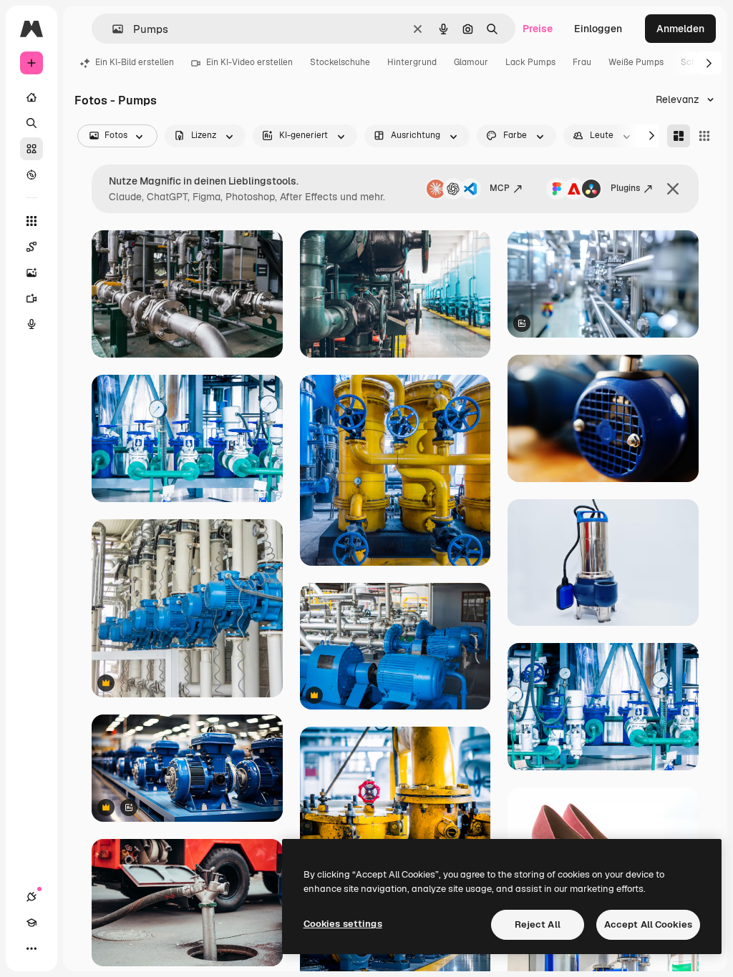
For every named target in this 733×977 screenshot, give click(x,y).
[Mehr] (31, 948)
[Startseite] (31, 97)
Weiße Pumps (636, 62)
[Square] (704, 135)
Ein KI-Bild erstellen (134, 62)
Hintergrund (412, 62)
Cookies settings (343, 924)
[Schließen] (672, 188)
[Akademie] (31, 922)
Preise (538, 28)
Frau (582, 62)
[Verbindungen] (31, 896)
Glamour (471, 62)
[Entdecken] (31, 174)
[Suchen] (31, 123)
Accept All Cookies (648, 924)
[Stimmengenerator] (31, 324)
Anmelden (680, 28)
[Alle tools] (31, 221)
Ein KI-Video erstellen (249, 62)
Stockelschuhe (340, 62)
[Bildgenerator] (31, 272)
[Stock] (31, 148)
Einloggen (598, 28)
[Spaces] (31, 246)
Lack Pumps (530, 62)
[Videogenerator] (31, 298)
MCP (500, 188)
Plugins (625, 188)
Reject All (537, 924)
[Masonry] (678, 135)
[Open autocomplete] (112, 29)
